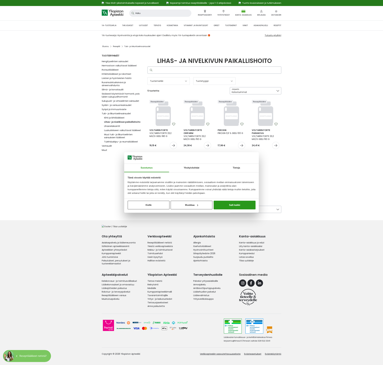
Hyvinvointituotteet (203, 249)
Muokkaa (189, 205)
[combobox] (160, 13)
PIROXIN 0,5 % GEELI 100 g (230, 132)
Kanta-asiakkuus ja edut (251, 242)
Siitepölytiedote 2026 (204, 253)
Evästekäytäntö (273, 353)
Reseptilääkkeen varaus (114, 295)
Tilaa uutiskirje (246, 260)
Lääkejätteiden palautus (114, 288)
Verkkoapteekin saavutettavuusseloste (220, 353)
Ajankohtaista (200, 260)
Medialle (152, 288)
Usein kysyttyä (155, 257)
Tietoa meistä (155, 280)
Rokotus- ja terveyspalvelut (116, 291)
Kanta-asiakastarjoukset (252, 249)
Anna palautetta (156, 306)
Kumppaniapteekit (111, 253)
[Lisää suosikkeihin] (173, 124)
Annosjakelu (199, 284)
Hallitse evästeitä (156, 260)
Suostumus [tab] (147, 167)
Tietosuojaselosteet (158, 302)
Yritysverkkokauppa (203, 298)
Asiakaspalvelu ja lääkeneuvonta (119, 242)
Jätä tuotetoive (110, 257)
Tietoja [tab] (236, 167)
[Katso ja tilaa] (173, 145)
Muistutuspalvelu (110, 298)
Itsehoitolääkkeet (202, 246)
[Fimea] (233, 326)
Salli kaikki (234, 205)
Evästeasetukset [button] (252, 353)
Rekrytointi (153, 284)
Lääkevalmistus (201, 295)
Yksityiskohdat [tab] (191, 167)
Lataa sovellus (246, 257)
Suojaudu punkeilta (203, 257)
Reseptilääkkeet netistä (160, 242)
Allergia (197, 242)
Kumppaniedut (247, 253)
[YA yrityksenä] (248, 297)
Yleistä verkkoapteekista (160, 246)
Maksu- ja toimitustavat (160, 249)
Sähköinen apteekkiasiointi (115, 246)
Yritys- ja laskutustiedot (160, 298)
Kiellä (148, 205)
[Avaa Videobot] (9, 356)
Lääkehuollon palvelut (204, 291)
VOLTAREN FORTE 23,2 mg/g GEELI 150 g (195, 135)
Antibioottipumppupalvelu (207, 288)
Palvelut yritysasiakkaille (205, 280)
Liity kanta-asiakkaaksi (250, 246)
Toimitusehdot (155, 253)
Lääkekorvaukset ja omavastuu (118, 284)
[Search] (150, 70)
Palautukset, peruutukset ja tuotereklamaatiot (116, 262)
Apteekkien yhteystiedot (114, 249)
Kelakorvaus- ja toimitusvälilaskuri (119, 280)
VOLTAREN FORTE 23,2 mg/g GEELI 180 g (160, 133)
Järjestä (235, 89)
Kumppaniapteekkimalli (160, 291)
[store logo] (112, 13)
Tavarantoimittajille (158, 295)
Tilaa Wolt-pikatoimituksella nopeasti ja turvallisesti (132, 2)
